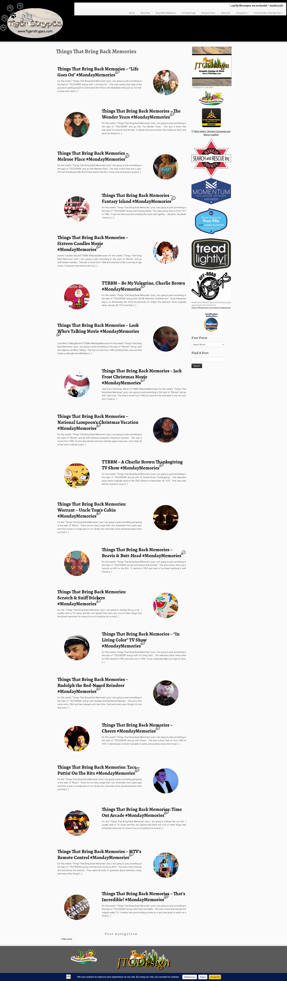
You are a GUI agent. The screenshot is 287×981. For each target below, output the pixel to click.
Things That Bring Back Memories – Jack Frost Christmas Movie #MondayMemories (142, 376)
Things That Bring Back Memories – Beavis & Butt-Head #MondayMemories (141, 552)
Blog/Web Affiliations (166, 13)
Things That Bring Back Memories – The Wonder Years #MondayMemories (141, 114)
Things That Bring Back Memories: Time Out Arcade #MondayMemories (142, 812)
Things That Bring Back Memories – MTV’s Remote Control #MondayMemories (99, 854)
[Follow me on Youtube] (89, 5)
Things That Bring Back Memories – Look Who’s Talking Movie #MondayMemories (98, 328)
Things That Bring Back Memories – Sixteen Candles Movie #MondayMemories (92, 243)
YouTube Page (189, 13)
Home (132, 13)
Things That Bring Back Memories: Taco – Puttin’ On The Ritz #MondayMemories (98, 770)
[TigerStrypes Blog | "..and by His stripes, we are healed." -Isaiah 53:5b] (33, 21)
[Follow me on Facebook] (83, 5)
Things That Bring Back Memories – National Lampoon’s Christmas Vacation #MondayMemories (97, 422)
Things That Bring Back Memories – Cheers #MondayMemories (137, 728)
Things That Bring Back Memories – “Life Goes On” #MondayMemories (98, 71)
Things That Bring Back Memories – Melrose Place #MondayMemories (92, 156)
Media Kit (225, 13)
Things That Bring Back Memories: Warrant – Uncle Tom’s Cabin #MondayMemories (91, 510)
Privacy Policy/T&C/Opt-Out (267, 13)
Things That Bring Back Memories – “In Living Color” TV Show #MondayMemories (141, 640)
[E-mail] (79, 5)
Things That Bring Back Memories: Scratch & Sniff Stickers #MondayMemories (91, 597)
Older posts (65, 939)
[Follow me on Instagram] (85, 5)
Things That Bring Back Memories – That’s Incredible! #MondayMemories (143, 896)
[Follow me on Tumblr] (87, 5)
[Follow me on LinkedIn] (93, 5)
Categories (241, 13)
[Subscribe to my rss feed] (77, 5)
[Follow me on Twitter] (81, 5)
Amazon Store (208, 13)
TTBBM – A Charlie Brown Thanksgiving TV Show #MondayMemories (142, 465)
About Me (145, 13)
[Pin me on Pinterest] (91, 5)
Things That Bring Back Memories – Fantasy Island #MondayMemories (137, 198)
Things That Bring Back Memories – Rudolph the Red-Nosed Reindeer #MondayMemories (92, 685)
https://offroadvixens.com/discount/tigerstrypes (210, 308)
